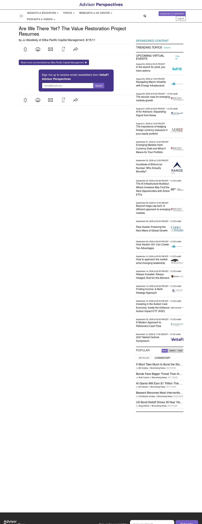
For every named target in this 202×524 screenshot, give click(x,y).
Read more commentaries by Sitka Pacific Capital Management (53, 62)
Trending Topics (149, 47)
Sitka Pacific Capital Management (63, 40)
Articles (144, 357)
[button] (25, 49)
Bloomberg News (157, 367)
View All (167, 47)
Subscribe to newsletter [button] (172, 13)
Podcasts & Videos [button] (40, 19)
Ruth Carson (144, 377)
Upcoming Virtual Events (150, 57)
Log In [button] (181, 18)
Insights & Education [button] (42, 12)
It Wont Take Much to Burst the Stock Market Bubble (169, 364)
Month (172, 351)
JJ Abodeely (30, 40)
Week (164, 351)
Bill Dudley (143, 367)
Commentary (162, 357)
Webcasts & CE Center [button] (95, 12)
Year (180, 351)
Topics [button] (68, 12)
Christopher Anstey (147, 396)
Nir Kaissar (143, 386)
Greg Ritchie (144, 405)
